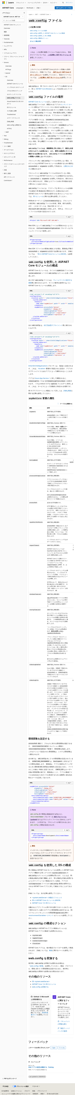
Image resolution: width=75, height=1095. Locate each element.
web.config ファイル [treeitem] (13, 98)
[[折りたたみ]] (24, 12)
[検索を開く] (63, 2)
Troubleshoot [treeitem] (11, 114)
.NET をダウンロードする (64, 8)
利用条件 (35, 1094)
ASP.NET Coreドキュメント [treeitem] (12, 25)
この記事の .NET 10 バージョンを (59, 55)
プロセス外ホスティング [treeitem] (14, 91)
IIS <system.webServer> (41, 981)
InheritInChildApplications (38, 366)
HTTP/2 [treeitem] (9, 128)
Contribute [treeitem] (7, 180)
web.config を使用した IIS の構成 (40, 36)
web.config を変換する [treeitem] (14, 125)
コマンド (40, 915)
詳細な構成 (67, 391)
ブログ (26, 1091)
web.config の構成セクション (39, 38)
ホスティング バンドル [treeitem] (14, 94)
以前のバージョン (16, 1091)
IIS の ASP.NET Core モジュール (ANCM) (52, 254)
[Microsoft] (3, 2)
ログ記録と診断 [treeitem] (12, 111)
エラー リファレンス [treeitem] (13, 118)
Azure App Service (41, 378)
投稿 (33, 1091)
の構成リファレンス (47, 897)
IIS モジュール (38, 196)
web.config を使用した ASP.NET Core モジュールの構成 (47, 33)
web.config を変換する (40, 987)
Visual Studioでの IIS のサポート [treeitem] (15, 102)
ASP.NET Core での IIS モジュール (44, 903)
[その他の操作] (71, 14)
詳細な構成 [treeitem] (10, 121)
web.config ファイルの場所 (38, 31)
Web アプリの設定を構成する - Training (41, 1067)
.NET (36, 14)
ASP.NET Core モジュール (37, 102)
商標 (42, 1094)
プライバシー (41, 1091)
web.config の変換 (36, 966)
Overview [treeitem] (7, 28)
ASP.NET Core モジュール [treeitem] (15, 84)
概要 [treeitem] (5, 32)
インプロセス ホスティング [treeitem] (15, 87)
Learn (31, 14)
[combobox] (13, 16)
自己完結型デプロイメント (53, 325)
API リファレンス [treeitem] (9, 177)
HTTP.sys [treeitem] (8, 69)
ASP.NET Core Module (44, 89)
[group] (50, 242)
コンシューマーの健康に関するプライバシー (15, 1094)
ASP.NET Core (44, 14)
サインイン (69, 2)
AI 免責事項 (5, 1091)
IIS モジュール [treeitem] (11, 107)
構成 (50, 950)
